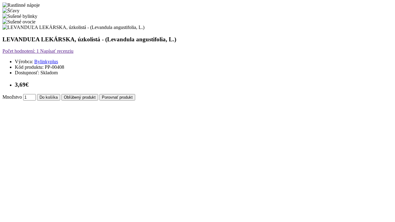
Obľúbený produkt (80, 97)
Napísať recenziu (56, 51)
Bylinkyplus (46, 61)
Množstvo (12, 97)
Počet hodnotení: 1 (20, 51)
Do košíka (49, 97)
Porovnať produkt (117, 97)
